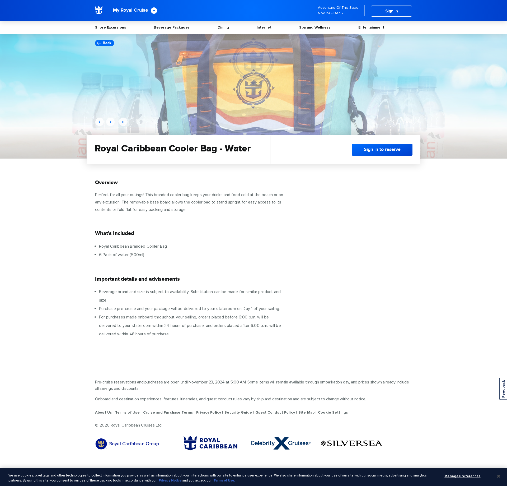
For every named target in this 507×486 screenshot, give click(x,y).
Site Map (306, 412)
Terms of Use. (224, 480)
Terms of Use (127, 412)
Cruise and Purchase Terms (168, 412)
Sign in (391, 11)
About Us (103, 412)
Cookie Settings (333, 412)
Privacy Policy (208, 412)
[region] (253, 477)
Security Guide (238, 412)
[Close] (498, 476)
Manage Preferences (462, 476)
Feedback (503, 389)
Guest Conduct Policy (275, 412)
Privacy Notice (170, 480)
